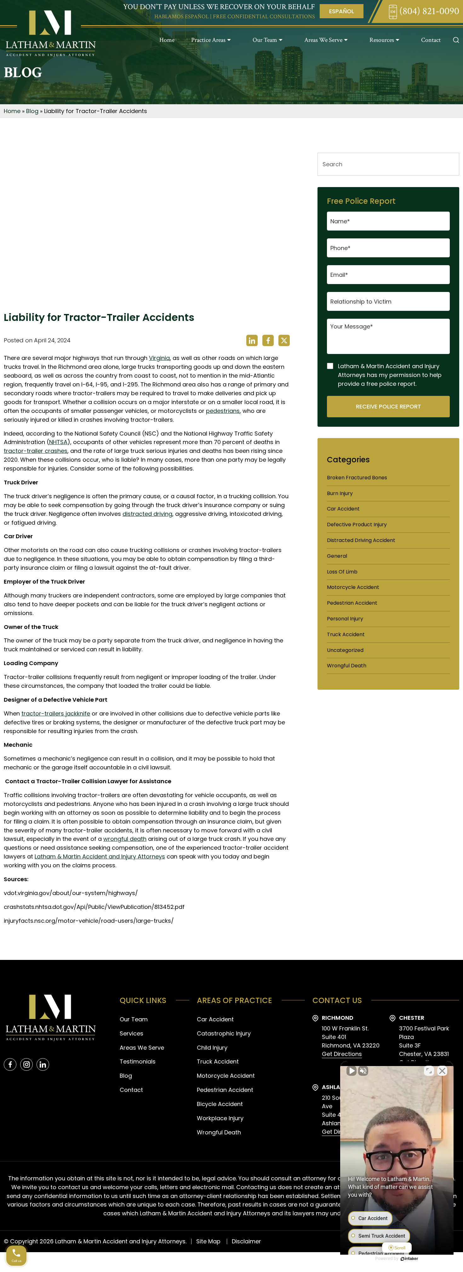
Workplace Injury (220, 1118)
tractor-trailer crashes (35, 451)
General (337, 556)
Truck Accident (346, 634)
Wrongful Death (346, 665)
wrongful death (124, 839)
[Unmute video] (351, 1071)
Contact (431, 40)
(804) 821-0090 (428, 11)
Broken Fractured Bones (357, 477)
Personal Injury (345, 618)
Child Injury (212, 1048)
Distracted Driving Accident (361, 540)
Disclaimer (246, 1241)
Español (341, 11)
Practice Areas (208, 40)
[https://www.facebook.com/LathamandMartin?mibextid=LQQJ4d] (10, 1064)
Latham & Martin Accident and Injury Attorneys (100, 856)
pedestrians (223, 411)
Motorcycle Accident (353, 587)
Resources (381, 40)
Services (131, 1033)
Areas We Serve (323, 40)
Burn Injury (340, 493)
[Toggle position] (429, 1071)
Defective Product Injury (357, 524)
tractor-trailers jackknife (55, 713)
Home (166, 40)
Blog (32, 111)
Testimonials (138, 1061)
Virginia (159, 358)
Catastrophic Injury (224, 1033)
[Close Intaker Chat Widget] (442, 1071)
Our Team (265, 40)
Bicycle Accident (220, 1104)
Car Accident (343, 508)
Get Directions (342, 1054)
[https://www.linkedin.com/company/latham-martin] (43, 1064)
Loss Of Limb (342, 571)
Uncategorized (345, 650)
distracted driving (147, 514)
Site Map (208, 1241)
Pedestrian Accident (352, 603)
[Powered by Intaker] (409, 1259)
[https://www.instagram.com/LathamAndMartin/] (26, 1064)
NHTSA (58, 442)
